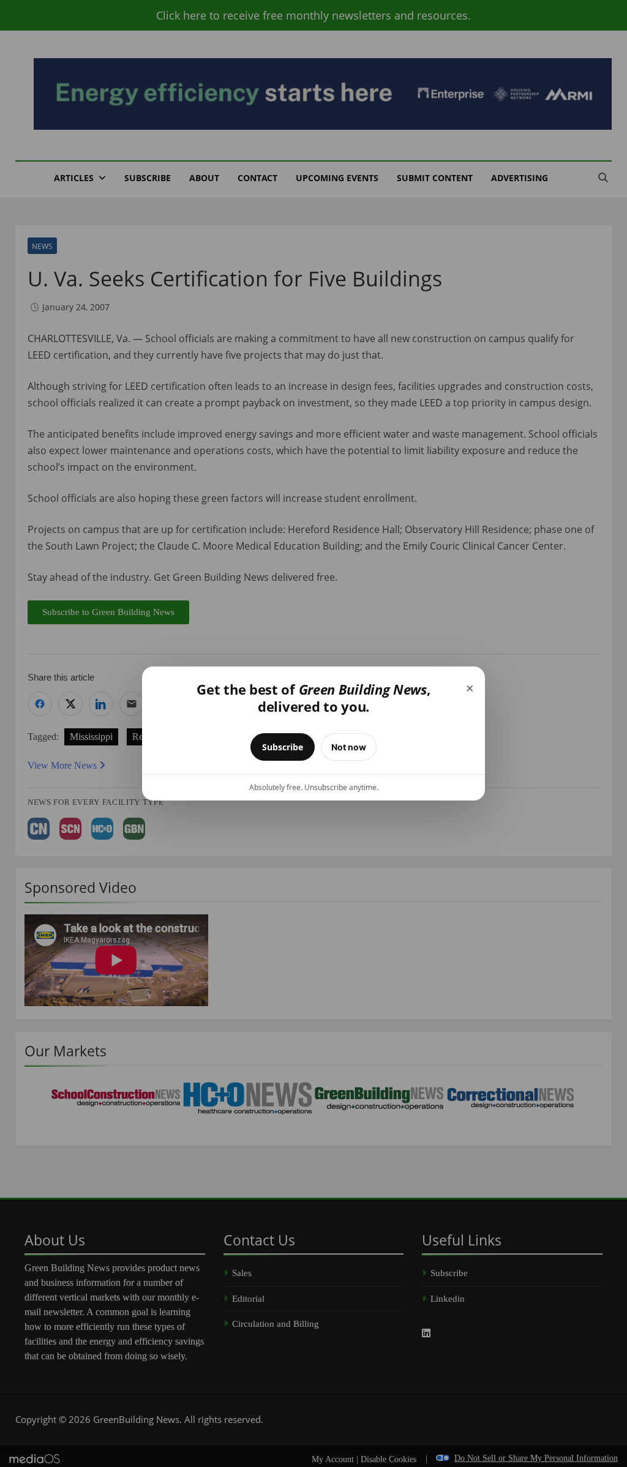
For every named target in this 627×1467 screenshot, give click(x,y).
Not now (348, 747)
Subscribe (282, 747)
